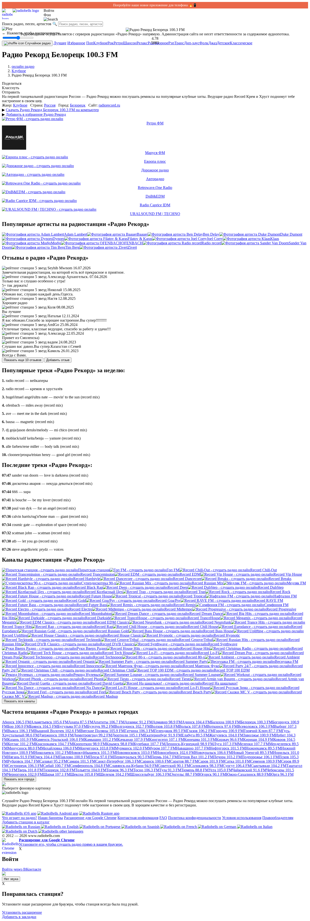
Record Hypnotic (227, 635)
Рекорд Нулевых (87, 675)
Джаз (212, 43)
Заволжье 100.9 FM (259, 735)
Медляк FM (296, 583)
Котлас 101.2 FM (21, 744)
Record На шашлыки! (220, 683)
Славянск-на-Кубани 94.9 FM (133, 766)
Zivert (132, 247)
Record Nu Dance (88, 688)
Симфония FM (276, 605)
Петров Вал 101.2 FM (195, 757)
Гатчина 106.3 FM (139, 731)
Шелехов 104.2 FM (115, 774)
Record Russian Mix (207, 583)
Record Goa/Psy (168, 600)
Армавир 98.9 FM (167, 722)
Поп (89, 43)
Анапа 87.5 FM (80, 722)
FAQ (163, 818)
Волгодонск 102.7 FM (133, 726)
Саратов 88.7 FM (184, 761)
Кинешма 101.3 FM (200, 739)
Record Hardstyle (86, 579)
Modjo (56, 243)
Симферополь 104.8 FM (89, 766)
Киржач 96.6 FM (229, 739)
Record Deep (178, 587)
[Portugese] (100, 826)
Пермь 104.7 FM (164, 757)
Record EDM (190, 574)
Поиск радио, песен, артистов (26, 24)
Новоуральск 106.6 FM (213, 753)
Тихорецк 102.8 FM (59, 770)
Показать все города (19, 779)
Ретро (118, 43)
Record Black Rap (89, 587)
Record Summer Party (190, 661)
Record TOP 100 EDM (232, 670)
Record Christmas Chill (116, 670)
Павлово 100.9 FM (74, 757)
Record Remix (184, 605)
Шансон (130, 43)
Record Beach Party (196, 692)
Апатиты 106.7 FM (108, 722)
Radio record (211, 243)
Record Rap (103, 627)
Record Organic (83, 661)
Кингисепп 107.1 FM (166, 739)
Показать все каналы (19, 701)
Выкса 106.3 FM (21, 731)
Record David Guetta (106, 683)
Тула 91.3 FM (170, 770)
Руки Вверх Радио (92, 648)
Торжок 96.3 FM (119, 770)
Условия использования (241, 818)
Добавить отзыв (58, 360)
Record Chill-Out (263, 570)
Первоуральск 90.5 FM (132, 757)
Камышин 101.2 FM (101, 739)
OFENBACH (132, 243)
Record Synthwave (222, 644)
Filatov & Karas (140, 239)
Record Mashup (105, 696)
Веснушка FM (286, 661)
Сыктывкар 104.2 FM (268, 766)
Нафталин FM (285, 596)
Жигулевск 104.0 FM (226, 735)
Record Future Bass (92, 605)
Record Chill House (203, 627)
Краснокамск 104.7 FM (54, 744)
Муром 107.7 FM (162, 748)
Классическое (241, 43)
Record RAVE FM (268, 600)
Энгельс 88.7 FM (185, 774)
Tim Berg (72, 247)
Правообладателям (277, 818)
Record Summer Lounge (201, 675)
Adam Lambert (75, 234)
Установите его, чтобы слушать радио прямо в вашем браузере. (71, 842)
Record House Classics (125, 635)
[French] (179, 826)
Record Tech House (117, 653)
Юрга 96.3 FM (282, 774)
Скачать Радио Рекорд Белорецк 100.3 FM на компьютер (52, 110)
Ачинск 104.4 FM (196, 722)
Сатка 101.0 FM (237, 761)
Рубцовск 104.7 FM (23, 761)
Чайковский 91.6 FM (249, 770)
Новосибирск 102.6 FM (175, 753)
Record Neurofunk (216, 622)
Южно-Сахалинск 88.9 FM (248, 774)
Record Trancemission (97, 574)
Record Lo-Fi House (194, 688)
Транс (179, 43)
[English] (60, 826)
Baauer (142, 234)
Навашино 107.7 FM (193, 748)
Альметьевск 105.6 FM (49, 722)
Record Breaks (280, 579)
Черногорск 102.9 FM (25, 774)
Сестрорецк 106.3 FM (25, 766)
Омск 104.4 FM (46, 757)
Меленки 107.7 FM (253, 744)
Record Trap (195, 592)
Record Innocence (88, 666)
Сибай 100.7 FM (56, 766)
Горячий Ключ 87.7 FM (263, 731)
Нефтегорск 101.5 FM (228, 748)
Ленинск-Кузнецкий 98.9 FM (189, 744)
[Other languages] (60, 831)
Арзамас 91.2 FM (138, 722)
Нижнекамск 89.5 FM (263, 748)
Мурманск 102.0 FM (131, 748)
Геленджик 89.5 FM (170, 731)
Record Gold (76, 600)
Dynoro (58, 239)
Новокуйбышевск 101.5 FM (93, 753)
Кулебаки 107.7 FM (149, 744)
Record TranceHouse (204, 618)
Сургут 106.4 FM (237, 766)
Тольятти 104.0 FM (90, 770)
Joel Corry (215, 239)
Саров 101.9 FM (211, 761)
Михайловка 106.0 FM (59, 748)
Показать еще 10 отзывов (22, 360)
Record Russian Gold (112, 631)
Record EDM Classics (112, 622)
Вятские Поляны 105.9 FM (102, 731)
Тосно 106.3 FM (146, 770)
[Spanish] (140, 826)
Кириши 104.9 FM (258, 739)
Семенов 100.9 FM (265, 761)
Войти (49, 10)
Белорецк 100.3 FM (256, 722)
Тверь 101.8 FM (30, 770)
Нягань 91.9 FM (21, 757)
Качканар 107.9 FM (133, 739)
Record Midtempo (178, 609)
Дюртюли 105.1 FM (128, 735)
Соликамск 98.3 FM (206, 766)
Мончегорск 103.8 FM (96, 748)
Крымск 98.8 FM (120, 744)
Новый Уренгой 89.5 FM (252, 753)
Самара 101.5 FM (81, 761)
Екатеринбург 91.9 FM (163, 735)
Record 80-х (195, 657)
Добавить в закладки (19, 917)
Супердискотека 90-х (98, 583)
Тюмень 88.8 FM (195, 770)
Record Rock (280, 592)
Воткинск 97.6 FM (222, 726)
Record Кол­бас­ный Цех (104, 592)
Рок (111, 43)
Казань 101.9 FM (21, 739)
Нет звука (11, 879)
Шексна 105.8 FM (85, 774)
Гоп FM (173, 570)
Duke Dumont (291, 234)
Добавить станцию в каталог (26, 822)
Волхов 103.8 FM (165, 726)
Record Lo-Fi (208, 653)
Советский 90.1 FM (174, 766)
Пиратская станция (94, 570)
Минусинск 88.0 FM (24, 748)
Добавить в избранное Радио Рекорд (36, 114)
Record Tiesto (180, 679)
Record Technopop (107, 657)
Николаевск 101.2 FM (52, 753)
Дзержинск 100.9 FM (56, 735)
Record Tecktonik (87, 640)
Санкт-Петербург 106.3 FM (117, 761)
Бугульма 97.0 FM (72, 726)
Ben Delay (211, 234)
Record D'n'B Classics (117, 644)
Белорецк (77, 105)
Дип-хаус (191, 43)
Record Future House (95, 596)
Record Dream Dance (206, 613)
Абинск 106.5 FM (16, 722)
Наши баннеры (50, 818)
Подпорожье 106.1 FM (260, 757)
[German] (217, 826)
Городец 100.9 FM (229, 731)
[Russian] (21, 826)
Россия (49, 105)
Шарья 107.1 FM (56, 774)
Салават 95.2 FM (53, 761)
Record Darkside (98, 618)
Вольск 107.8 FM (193, 726)
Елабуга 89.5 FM (195, 735)
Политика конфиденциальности (194, 818)
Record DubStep (271, 587)
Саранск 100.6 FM (155, 761)
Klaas (274, 239)
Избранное (76, 43)
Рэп (171, 43)
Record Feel (96, 692)
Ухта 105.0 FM (220, 770)
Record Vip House (287, 574)
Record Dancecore (187, 579)
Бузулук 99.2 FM (101, 726)
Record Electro (80, 609)
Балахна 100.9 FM (225, 722)
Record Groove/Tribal (196, 640)
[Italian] (254, 826)
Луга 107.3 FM (226, 744)
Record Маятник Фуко (201, 666)
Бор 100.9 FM (19, 726)
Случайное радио (37, 43)
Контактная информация (137, 818)
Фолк (203, 43)
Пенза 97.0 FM (101, 757)
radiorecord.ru (109, 105)
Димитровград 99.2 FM (92, 735)
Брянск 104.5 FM (44, 726)
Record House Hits (195, 648)
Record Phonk (93, 679)
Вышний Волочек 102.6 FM (57, 731)
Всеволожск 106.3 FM (256, 726)
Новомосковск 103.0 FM (136, 753)
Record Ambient (287, 657)
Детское (223, 43)
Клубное (100, 43)
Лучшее (60, 43)
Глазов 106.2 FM (200, 731)
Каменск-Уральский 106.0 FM (60, 739)
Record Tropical (193, 596)
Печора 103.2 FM (227, 757)
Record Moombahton (95, 613)
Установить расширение (22, 912)
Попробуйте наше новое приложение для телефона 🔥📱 (155, 5)
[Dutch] (20, 831)
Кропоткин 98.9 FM (89, 744)
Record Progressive (281, 609)
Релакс (142, 43)
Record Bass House (218, 631)
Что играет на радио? (19, 818)
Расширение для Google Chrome (90, 818)
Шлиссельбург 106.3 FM (151, 774)
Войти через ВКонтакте (21, 869)
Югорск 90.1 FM (212, 774)
